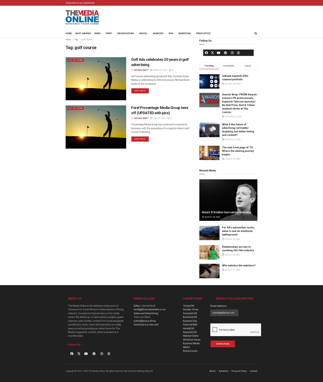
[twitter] (212, 52)
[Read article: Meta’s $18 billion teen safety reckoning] (228, 200)
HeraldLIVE (188, 328)
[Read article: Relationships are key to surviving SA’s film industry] (209, 252)
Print (109, 33)
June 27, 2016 (159, 118)
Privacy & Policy (238, 371)
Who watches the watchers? (239, 265)
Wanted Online (191, 335)
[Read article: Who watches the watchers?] (209, 271)
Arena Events (190, 351)
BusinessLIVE (190, 317)
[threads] (238, 52)
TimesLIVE (188, 305)
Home (69, 33)
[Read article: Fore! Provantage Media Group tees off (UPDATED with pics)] (96, 126)
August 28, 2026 (212, 217)
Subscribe (222, 344)
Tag (76, 39)
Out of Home (75, 60)
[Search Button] (255, 33)
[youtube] (218, 52)
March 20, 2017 (160, 70)
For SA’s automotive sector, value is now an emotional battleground (238, 231)
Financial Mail (190, 324)
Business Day (190, 321)
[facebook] (206, 52)
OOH (171, 33)
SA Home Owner (192, 339)
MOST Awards (83, 33)
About (212, 371)
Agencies (158, 33)
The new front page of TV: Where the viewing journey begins (238, 151)
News (97, 33)
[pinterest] (225, 52)
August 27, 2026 (232, 270)
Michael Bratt (141, 70)
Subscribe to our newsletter (80, 3)
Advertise (223, 371)
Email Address (218, 306)
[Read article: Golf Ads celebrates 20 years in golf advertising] (96, 78)
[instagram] (232, 52)
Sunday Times (190, 309)
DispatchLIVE (190, 332)
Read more (141, 90)
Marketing (184, 33)
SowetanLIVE (190, 313)
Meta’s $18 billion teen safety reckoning (226, 212)
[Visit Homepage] (82, 17)
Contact (253, 371)
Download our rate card (146, 324)
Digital (143, 33)
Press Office (203, 33)
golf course (87, 39)
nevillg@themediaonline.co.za (150, 309)
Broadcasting (125, 33)
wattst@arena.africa (145, 321)
